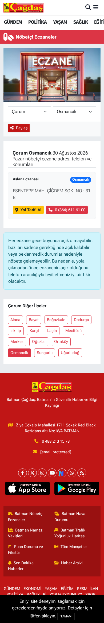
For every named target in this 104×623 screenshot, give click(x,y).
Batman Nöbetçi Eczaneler (26, 516)
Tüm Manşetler (74, 546)
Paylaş (21, 128)
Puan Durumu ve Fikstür (25, 549)
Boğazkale (56, 319)
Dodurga (81, 319)
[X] (32, 472)
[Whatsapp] (71, 472)
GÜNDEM (13, 22)
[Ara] (88, 7)
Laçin (52, 330)
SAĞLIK (80, 22)
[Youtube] (52, 472)
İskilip (15, 330)
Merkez (16, 341)
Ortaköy (61, 341)
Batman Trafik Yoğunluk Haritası (70, 533)
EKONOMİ (32, 588)
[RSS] (81, 472)
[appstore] (27, 489)
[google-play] (76, 489)
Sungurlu (45, 352)
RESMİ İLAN (87, 588)
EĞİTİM (67, 588)
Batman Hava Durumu (70, 516)
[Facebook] (22, 472)
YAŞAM (60, 22)
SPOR (90, 594)
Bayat (34, 319)
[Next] (62, 472)
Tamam (66, 616)
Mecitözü (73, 330)
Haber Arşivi (72, 562)
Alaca (15, 319)
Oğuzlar (39, 341)
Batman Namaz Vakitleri (25, 533)
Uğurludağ (70, 352)
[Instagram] (42, 472)
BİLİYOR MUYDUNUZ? (62, 594)
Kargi (34, 330)
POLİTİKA (37, 22)
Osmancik (19, 352)
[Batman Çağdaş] (23, 7)
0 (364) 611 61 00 (70, 209)
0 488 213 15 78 (56, 441)
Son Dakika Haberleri (21, 565)
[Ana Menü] (95, 7)
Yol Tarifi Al (31, 209)
